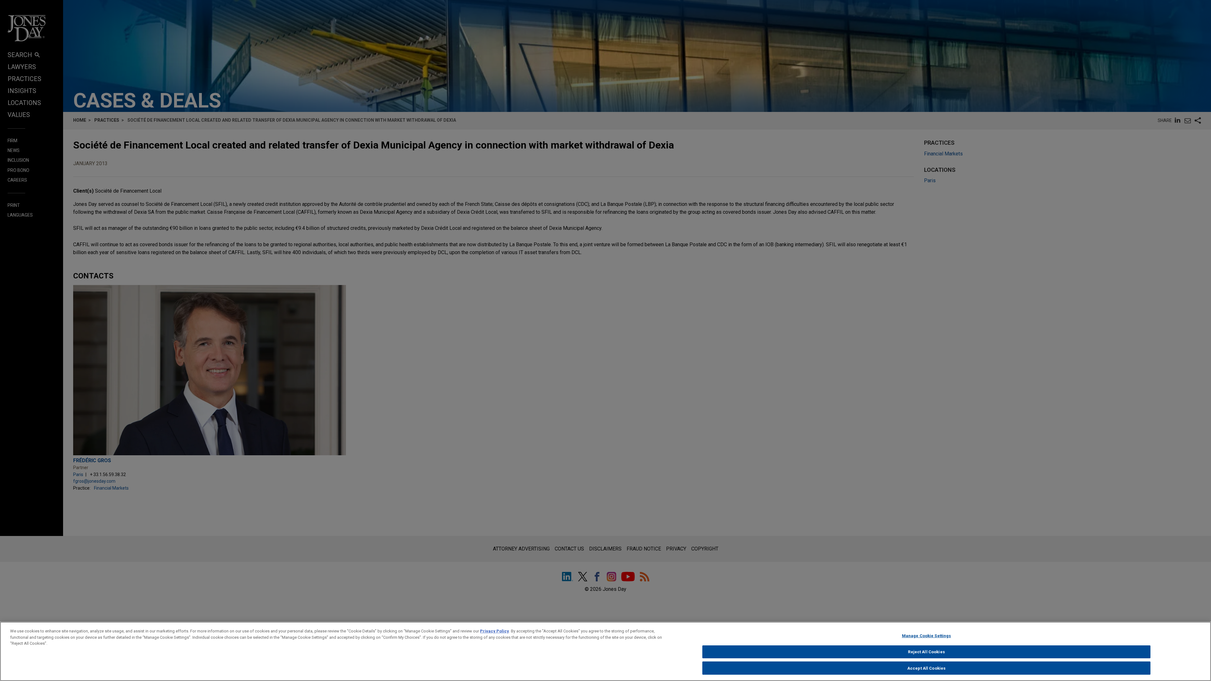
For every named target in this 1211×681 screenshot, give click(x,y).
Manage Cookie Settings (926, 635)
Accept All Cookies (926, 668)
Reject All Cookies (926, 651)
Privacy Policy (494, 631)
